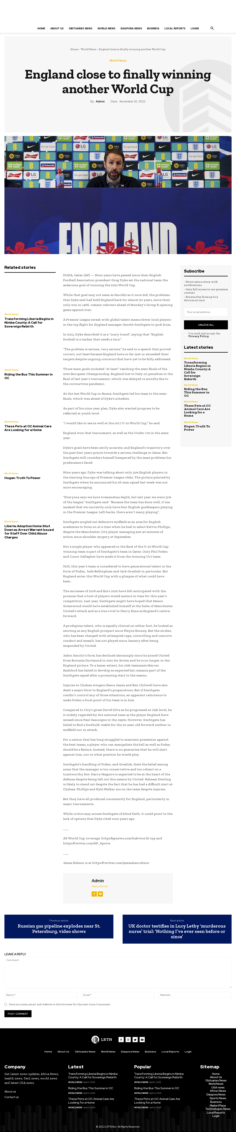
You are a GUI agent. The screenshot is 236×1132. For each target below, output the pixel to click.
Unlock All (206, 324)
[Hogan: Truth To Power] (30, 452)
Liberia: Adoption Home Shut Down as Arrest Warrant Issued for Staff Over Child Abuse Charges (29, 531)
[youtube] (100, 894)
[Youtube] (142, 1039)
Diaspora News (131, 28)
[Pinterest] (118, 116)
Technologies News (217, 1109)
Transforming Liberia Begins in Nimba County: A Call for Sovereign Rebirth (28, 322)
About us (10, 1091)
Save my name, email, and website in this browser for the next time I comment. (60, 1004)
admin (100, 101)
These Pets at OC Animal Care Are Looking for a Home (28, 428)
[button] (212, 28)
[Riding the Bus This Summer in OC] (30, 349)
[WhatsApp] (126, 116)
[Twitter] (109, 116)
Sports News (218, 1098)
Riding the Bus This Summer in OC (28, 376)
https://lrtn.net (99, 886)
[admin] (77, 888)
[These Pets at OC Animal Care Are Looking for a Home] (30, 401)
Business (153, 28)
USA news (218, 1087)
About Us (57, 28)
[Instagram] (128, 1039)
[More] (135, 116)
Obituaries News (80, 28)
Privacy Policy (198, 336)
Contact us (11, 1097)
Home (41, 28)
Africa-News (218, 1091)
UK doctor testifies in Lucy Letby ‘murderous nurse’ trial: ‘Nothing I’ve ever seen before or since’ (177, 931)
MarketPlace (218, 1105)
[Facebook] (101, 116)
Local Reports (174, 28)
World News (106, 28)
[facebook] (94, 894)
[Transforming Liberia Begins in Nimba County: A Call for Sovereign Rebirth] (30, 293)
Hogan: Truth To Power (22, 478)
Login (195, 28)
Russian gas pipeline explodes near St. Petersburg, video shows (59, 928)
